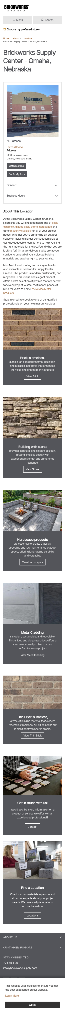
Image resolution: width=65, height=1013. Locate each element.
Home (6, 38)
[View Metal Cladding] (32, 604)
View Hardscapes (32, 562)
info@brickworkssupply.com (20, 968)
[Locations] (32, 860)
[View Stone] (32, 418)
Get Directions (16, 165)
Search (49, 20)
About (16, 38)
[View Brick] (32, 329)
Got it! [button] (32, 1004)
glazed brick (22, 226)
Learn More (12, 995)
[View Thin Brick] (32, 693)
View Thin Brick (33, 735)
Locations (27, 38)
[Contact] (32, 776)
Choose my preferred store (23, 29)
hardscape (45, 226)
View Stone (32, 469)
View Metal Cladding (32, 655)
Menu (19, 20)
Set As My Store (17, 174)
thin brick (8, 226)
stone (34, 226)
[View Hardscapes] (32, 511)
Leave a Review (15, 147)
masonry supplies (20, 230)
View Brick (32, 376)
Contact (32, 826)
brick (55, 222)
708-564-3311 (11, 962)
